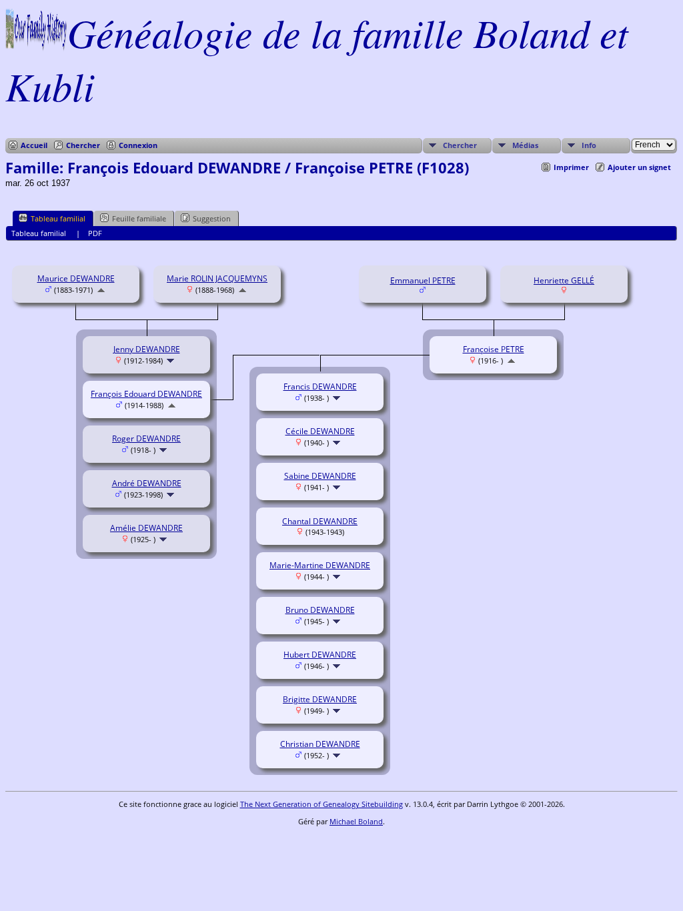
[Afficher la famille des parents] (101, 289)
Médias (525, 145)
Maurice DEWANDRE (76, 278)
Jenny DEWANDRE (146, 349)
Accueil (34, 145)
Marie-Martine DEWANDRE (319, 565)
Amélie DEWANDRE (146, 528)
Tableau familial (58, 218)
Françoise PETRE (493, 349)
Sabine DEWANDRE (320, 476)
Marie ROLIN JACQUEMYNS (217, 278)
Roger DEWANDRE (146, 438)
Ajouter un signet (639, 167)
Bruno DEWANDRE (320, 610)
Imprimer (571, 167)
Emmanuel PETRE (423, 280)
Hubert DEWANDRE (319, 654)
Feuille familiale (139, 218)
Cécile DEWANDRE (320, 431)
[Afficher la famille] (172, 360)
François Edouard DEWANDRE (146, 393)
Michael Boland (356, 821)
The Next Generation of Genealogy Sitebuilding (321, 804)
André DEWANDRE (146, 483)
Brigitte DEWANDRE (320, 699)
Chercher (83, 145)
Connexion (138, 145)
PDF (95, 233)
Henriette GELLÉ (564, 280)
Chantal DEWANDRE (320, 521)
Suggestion (212, 218)
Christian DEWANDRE (320, 744)
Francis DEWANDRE (320, 386)
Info (589, 145)
